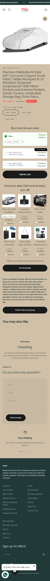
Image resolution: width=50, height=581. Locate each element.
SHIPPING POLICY (9, 509)
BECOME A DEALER (35, 494)
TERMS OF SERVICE (10, 513)
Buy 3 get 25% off (16, 164)
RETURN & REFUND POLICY (10, 504)
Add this (10, 224)
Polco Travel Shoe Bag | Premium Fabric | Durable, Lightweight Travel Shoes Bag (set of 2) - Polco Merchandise (9, 244)
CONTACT (6, 486)
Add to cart (25, 174)
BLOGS (30, 502)
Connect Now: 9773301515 (25, 310)
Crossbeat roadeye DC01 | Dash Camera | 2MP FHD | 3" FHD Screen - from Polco (24, 211)
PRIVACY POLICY (9, 498)
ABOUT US (32, 507)
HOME (30, 486)
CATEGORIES (32, 498)
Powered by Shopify (32, 573)
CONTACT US (33, 511)
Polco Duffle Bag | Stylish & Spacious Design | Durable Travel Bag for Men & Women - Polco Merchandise (25, 244)
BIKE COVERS (8, 494)
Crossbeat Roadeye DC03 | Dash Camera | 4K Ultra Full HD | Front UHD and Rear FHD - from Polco (40, 244)
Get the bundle (25, 268)
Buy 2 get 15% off (16, 153)
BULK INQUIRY (33, 490)
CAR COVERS (8, 490)
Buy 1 (11, 136)
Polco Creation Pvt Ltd (11, 68)
